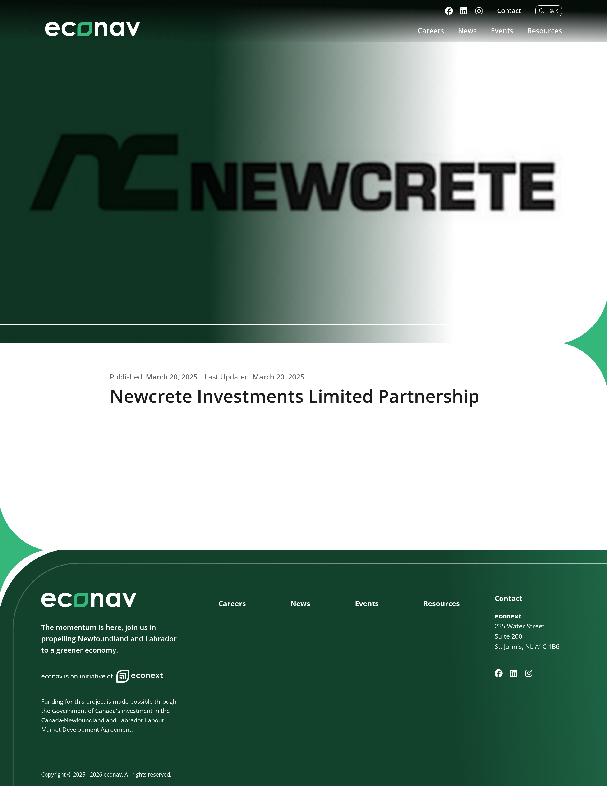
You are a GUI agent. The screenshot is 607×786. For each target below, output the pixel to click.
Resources (544, 30)
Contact (509, 10)
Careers (431, 30)
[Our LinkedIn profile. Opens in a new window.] (464, 11)
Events (502, 30)
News (467, 30)
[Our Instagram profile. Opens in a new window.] (479, 11)
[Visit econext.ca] (139, 676)
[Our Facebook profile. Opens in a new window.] (449, 11)
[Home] (226, 29)
